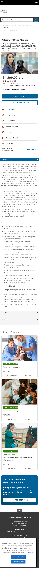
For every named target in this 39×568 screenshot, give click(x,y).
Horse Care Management (13, 411)
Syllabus (4, 312)
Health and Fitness (23, 25)
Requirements (6, 316)
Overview (5, 159)
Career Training (10, 531)
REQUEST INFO (31, 150)
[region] (18, 552)
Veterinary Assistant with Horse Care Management (18, 458)
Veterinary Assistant (11, 367)
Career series (10, 110)
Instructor (5, 319)
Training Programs (11, 25)
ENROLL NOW (20, 96)
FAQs (3, 323)
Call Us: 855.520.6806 (9, 31)
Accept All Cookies (18, 557)
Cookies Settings (18, 561)
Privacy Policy (31, 552)
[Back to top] (19, 517)
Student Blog (23, 538)
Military (8, 538)
